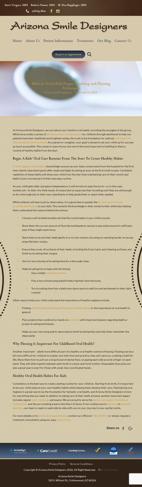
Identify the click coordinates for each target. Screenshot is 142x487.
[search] (90, 56)
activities (74, 319)
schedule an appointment (52, 415)
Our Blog (104, 40)
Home (17, 40)
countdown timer (56, 272)
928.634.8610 (39, 11)
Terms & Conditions (81, 463)
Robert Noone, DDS (43, 5)
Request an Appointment (68, 54)
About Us (33, 40)
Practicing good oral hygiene (29, 166)
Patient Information (58, 40)
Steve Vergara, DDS (16, 5)
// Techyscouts (109, 470)
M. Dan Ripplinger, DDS (72, 5)
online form (63, 419)
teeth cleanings (40, 399)
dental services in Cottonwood (64, 134)
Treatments (85, 40)
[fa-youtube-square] (58, 10)
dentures (112, 403)
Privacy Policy (57, 463)
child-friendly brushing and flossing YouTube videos (60, 308)
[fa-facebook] (51, 10)
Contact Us (123, 40)
